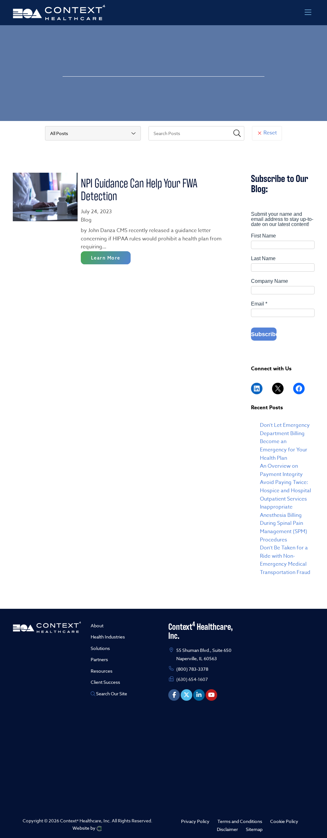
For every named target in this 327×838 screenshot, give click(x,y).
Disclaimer (227, 829)
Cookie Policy (284, 821)
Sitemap (254, 829)
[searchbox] (196, 133)
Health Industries (108, 637)
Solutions (100, 648)
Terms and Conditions (239, 821)
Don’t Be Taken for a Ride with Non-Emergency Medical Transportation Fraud (285, 560)
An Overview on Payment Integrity (281, 470)
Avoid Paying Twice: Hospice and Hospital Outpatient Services (285, 490)
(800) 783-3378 (192, 669)
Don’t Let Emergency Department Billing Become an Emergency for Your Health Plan (285, 441)
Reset (269, 133)
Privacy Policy (195, 821)
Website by (84, 828)
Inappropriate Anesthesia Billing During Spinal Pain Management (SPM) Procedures (283, 523)
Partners (99, 659)
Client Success (105, 682)
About (97, 626)
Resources (101, 671)
